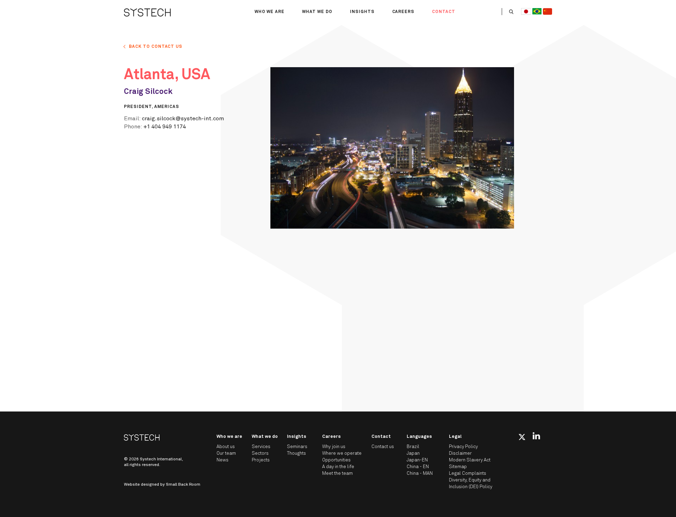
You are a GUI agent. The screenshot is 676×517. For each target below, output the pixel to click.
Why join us (333, 447)
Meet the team (337, 473)
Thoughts (296, 453)
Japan (413, 453)
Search (511, 11)
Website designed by (162, 485)
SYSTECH (147, 12)
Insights (362, 12)
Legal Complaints (467, 473)
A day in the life (338, 467)
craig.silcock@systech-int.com (183, 118)
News (223, 460)
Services (261, 447)
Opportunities (336, 460)
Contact (443, 12)
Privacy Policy (463, 447)
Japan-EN (417, 460)
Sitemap (458, 467)
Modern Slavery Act (469, 460)
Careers (403, 12)
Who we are (270, 12)
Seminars (297, 447)
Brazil (413, 447)
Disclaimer (460, 453)
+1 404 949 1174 (164, 126)
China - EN (418, 467)
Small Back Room (183, 485)
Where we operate (342, 453)
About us (226, 447)
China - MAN (420, 473)
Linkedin (536, 435)
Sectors (260, 453)
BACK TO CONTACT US (155, 47)
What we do (317, 12)
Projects (261, 460)
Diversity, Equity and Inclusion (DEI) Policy (470, 483)
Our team (226, 453)
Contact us (382, 447)
